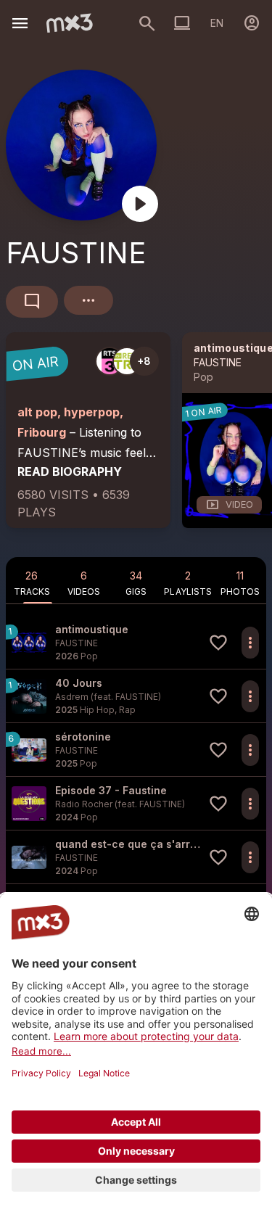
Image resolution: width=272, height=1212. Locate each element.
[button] (136, 642)
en (216, 23)
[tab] (32, 580)
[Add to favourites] (218, 643)
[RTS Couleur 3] (109, 361)
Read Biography (69, 471)
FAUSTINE (218, 362)
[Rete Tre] (127, 361)
